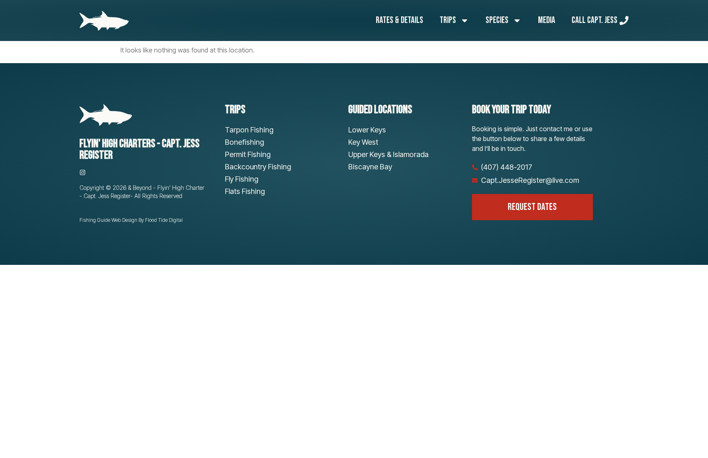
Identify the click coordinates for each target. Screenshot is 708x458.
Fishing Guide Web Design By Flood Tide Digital (131, 220)
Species (497, 20)
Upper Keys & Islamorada (388, 154)
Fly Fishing (241, 179)
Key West (363, 142)
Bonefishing (244, 142)
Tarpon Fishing (249, 129)
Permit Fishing (247, 154)
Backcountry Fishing (258, 166)
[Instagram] (82, 172)
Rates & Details (399, 20)
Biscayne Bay (370, 166)
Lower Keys (367, 129)
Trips (448, 20)
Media (546, 20)
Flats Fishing (245, 191)
